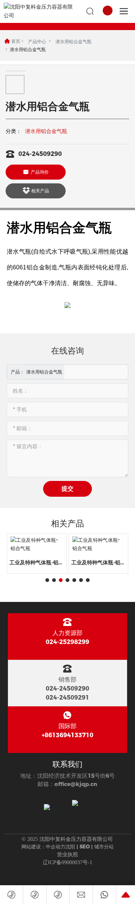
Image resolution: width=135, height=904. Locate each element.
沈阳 (70, 847)
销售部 (67, 679)
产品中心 (37, 41)
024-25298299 (67, 641)
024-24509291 (67, 697)
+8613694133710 (67, 735)
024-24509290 (40, 153)
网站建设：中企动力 (43, 847)
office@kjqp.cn (75, 784)
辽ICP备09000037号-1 (67, 862)
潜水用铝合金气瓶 (74, 41)
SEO (85, 847)
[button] (47, 580)
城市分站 (104, 847)
